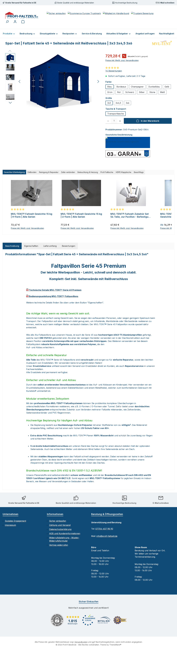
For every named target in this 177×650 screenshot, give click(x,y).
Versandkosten (81, 642)
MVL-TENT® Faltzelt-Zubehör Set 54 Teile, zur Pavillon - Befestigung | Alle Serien (130, 215)
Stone (152, 92)
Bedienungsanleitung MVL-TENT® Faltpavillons (53, 296)
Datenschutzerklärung (60, 529)
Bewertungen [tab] (68, 246)
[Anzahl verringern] (108, 121)
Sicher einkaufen (57, 521)
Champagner (137, 86)
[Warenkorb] (23, 21)
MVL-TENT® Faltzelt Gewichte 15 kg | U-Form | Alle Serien (81, 215)
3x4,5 (118, 103)
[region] (53, 81)
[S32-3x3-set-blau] (58, 81)
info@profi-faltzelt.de (106, 536)
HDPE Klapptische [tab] (123, 172)
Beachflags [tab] (139, 172)
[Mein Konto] (15, 21)
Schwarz (129, 92)
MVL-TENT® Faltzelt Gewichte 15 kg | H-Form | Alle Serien (31, 215)
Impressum (10, 525)
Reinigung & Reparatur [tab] (48, 172)
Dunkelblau (154, 86)
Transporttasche (115, 113)
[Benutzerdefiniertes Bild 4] (120, 620)
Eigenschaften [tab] (31, 246)
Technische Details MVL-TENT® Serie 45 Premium (54, 290)
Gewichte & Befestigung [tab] (14, 172)
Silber (142, 92)
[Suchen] (7, 21)
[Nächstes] (98, 81)
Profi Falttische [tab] (106, 172)
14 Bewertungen (113, 70)
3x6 (127, 103)
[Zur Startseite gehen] (21, 15)
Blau (109, 86)
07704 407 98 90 (104, 528)
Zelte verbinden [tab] (68, 172)
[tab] (12, 246)
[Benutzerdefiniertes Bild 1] (72, 620)
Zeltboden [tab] (31, 172)
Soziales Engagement (15, 521)
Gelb (167, 86)
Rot (119, 92)
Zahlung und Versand (59, 525)
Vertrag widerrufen (58, 545)
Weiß (162, 92)
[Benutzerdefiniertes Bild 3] (104, 620)
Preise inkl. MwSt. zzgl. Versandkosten (122, 60)
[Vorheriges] (20, 81)
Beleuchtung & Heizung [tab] (88, 172)
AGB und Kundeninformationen (64, 533)
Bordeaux (121, 86)
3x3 (109, 103)
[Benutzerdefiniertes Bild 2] (88, 620)
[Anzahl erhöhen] (120, 121)
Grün (109, 92)
